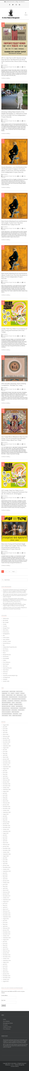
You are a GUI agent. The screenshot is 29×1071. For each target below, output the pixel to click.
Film (4, 635)
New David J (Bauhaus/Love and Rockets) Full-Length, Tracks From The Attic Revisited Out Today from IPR (14, 222)
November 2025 (6, 742)
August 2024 (6, 768)
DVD (14, 695)
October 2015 (6, 935)
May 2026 (5, 730)
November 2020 (6, 850)
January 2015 (6, 953)
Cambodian (4, 693)
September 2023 (7, 789)
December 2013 (6, 975)
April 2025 (5, 755)
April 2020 (5, 863)
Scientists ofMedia (15, 1066)
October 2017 (6, 897)
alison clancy (5, 691)
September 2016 (7, 916)
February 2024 (6, 780)
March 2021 (5, 842)
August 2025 (6, 747)
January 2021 (6, 846)
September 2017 (7, 899)
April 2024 (5, 776)
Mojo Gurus (5, 650)
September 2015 (7, 937)
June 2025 (5, 751)
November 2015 (6, 934)
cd (9, 693)
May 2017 (5, 905)
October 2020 (6, 852)
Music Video (18, 702)
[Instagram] (16, 4)
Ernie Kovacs (6, 632)
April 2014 (5, 970)
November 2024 (6, 763)
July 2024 (5, 770)
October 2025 (6, 744)
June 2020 (5, 859)
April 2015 (5, 947)
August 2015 (6, 939)
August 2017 (6, 901)
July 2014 (5, 964)
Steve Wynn (6, 669)
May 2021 (5, 839)
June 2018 (5, 884)
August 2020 (6, 856)
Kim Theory (5, 649)
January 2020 (6, 865)
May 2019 (5, 877)
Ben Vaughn (6, 622)
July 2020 (5, 858)
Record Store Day (6, 706)
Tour (20, 713)
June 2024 (5, 772)
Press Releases (6, 662)
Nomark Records (7, 654)
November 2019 (6, 867)
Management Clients (8, 1023)
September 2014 (7, 960)
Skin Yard (5, 666)
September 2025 (7, 745)
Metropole (17, 700)
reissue (13, 706)
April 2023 (5, 799)
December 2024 (6, 761)
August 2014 (6, 962)
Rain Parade (6, 664)
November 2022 (6, 808)
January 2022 (6, 823)
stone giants (21, 710)
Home (4, 1019)
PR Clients (5, 1025)
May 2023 (5, 797)
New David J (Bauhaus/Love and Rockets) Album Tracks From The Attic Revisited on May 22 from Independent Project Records (14, 276)
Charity (4, 624)
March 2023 (5, 801)
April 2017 (5, 907)
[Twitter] (12, 4)
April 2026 (5, 732)
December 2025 (6, 740)
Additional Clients (7, 1027)
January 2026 (6, 738)
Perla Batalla (6, 658)
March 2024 (5, 778)
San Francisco (19, 706)
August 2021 (6, 833)
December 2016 (6, 913)
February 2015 (6, 951)
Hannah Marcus (6, 643)
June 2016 (5, 922)
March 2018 (5, 890)
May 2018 (5, 886)
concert (22, 693)
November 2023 (6, 785)
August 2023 (6, 791)
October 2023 (6, 787)
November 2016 (6, 915)
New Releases (5, 704)
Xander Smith (6, 681)
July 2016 (5, 920)
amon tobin (12, 691)
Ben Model (5, 620)
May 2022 (5, 820)
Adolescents (6, 618)
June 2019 (5, 875)
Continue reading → (6, 78)
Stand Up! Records (7, 668)
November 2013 (6, 977)
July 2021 (5, 835)
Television (5, 671)
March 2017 (5, 909)
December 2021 (6, 825)
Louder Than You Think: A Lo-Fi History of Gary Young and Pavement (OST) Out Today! (14, 330)
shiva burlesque (14, 708)
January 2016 (6, 930)
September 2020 (7, 854)
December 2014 (6, 954)
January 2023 (6, 804)
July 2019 (5, 873)
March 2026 (5, 734)
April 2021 (5, 840)
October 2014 (6, 958)
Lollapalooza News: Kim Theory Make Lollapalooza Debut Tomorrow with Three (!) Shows (15, 608)
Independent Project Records (10, 67)
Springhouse (22, 708)
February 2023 (6, 802)
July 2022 (5, 816)
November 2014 (6, 956)
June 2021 (5, 837)
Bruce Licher (19, 691)
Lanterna (4, 700)
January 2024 (6, 782)
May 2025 (5, 753)
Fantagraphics (6, 633)
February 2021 (6, 844)
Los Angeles (10, 700)
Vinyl (10, 715)
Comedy (5, 626)
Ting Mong (15, 713)
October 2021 (6, 829)
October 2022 (6, 810)
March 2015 (5, 949)
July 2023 (5, 793)
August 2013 (6, 981)
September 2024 (7, 766)
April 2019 (5, 878)
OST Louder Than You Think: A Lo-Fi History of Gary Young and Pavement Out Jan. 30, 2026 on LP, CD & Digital (14, 492)
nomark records (18, 704)
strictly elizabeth (6, 711)
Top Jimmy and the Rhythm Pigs (10, 675)
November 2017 (6, 896)
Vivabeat (5, 679)
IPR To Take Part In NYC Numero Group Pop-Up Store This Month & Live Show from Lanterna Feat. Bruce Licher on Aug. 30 (14, 60)
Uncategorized (6, 677)
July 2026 (5, 726)
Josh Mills (5, 65)
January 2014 (6, 973)
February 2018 (6, 892)
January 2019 (6, 880)
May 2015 (5, 945)
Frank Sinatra (6, 637)
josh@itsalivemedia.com (11, 1)
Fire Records (5, 697)
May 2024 (5, 774)
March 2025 (5, 757)
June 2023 (5, 795)
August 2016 (6, 918)
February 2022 (6, 821)
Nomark (11, 704)
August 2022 (6, 814)
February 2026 (6, 736)
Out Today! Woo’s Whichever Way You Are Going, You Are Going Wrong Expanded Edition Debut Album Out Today (14, 438)
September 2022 (7, 812)
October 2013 (6, 979)
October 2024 (6, 764)
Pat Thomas (6, 656)
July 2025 (5, 749)
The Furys (5, 673)
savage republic (5, 708)
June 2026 (5, 728)
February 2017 (6, 911)
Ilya (4, 645)
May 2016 (5, 924)
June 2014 (5, 966)
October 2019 (6, 869)
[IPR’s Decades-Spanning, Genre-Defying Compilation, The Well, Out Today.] (14, 368)
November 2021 (6, 827)
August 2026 (6, 725)
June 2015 (5, 943)
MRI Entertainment (6, 702)
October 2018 (6, 882)
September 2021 (7, 831)
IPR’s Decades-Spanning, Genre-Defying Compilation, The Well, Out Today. (13, 384)
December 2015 (6, 932)
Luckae (12, 1065)
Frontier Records (13, 697)
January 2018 (6, 894)
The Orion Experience (7, 713)
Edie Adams (5, 630)
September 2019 (7, 871)
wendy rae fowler (17, 715)
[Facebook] (9, 4)
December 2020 (6, 848)
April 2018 (5, 888)
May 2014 (5, 968)
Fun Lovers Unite (22, 697)
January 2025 (6, 759)
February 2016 (6, 928)
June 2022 (5, 818)
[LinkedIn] (19, 4)
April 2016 (5, 926)
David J (3, 695)
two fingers (5, 715)
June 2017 (5, 903)
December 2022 (6, 806)
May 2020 (5, 861)
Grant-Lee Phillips (6, 698)
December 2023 (6, 783)
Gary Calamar (6, 639)
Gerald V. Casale (7, 641)
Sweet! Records (15, 711)
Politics (4, 660)
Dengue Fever (6, 628)
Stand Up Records (6, 710)
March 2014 (5, 972)
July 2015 (5, 941)
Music (20, 67)
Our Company (6, 1021)
